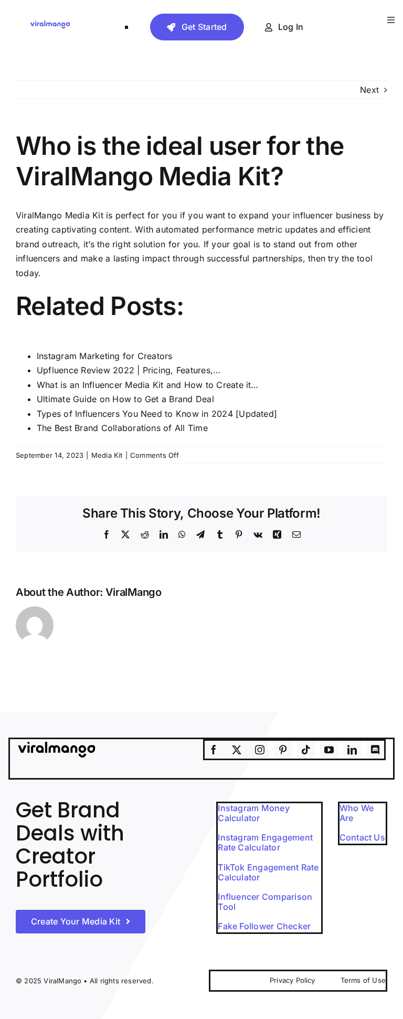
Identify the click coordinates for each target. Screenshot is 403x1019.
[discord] (375, 750)
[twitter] (237, 750)
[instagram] (260, 750)
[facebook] (213, 750)
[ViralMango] (50, 23)
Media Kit (107, 455)
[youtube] (329, 750)
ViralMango (133, 592)
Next (369, 90)
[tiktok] (306, 750)
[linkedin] (352, 750)
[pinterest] (283, 750)
